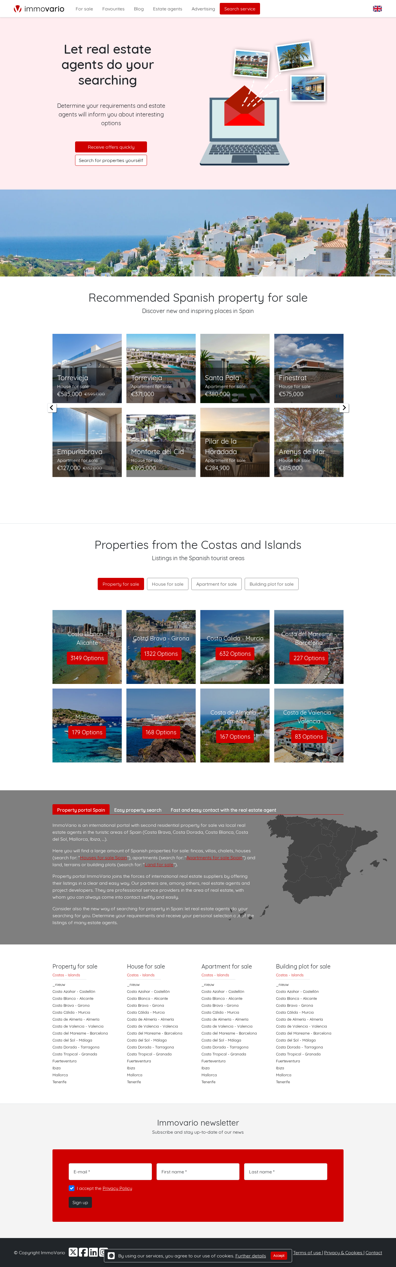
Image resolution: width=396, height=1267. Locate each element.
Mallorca (60, 1075)
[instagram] (103, 1254)
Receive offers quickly (111, 147)
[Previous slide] (52, 407)
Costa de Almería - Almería (75, 1019)
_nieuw (58, 984)
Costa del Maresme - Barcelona (80, 1033)
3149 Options (87, 658)
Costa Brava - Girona (71, 1005)
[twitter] (74, 1254)
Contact (374, 1252)
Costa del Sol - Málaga (72, 1040)
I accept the (104, 1188)
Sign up (80, 1202)
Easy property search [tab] (137, 810)
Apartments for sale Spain (214, 857)
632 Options (235, 653)
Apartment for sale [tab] (216, 584)
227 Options (309, 658)
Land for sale (159, 864)
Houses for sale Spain (103, 857)
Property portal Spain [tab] (81, 810)
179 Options (87, 732)
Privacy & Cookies (344, 1252)
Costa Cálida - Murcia (71, 1012)
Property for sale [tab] (121, 584)
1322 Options (161, 653)
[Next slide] (344, 407)
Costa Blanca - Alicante (72, 998)
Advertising (203, 9)
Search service (239, 9)
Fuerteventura (64, 1061)
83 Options (309, 736)
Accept (279, 1255)
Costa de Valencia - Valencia (77, 1026)
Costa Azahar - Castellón (73, 991)
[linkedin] (94, 1254)
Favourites (113, 9)
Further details (250, 1256)
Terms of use (307, 1252)
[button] (378, 9)
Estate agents (167, 9)
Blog (139, 9)
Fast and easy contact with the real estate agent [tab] (223, 810)
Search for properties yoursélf (111, 160)
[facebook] (84, 1254)
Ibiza (56, 1068)
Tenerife (59, 1082)
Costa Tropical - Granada (74, 1054)
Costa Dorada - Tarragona (75, 1047)
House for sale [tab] (168, 584)
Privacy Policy (117, 1188)
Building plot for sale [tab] (272, 584)
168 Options (161, 732)
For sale (84, 9)
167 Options (235, 736)
